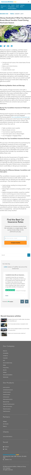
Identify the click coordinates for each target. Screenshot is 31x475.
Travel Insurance (6, 411)
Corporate (5, 358)
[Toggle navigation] (28, 2)
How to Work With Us (7, 436)
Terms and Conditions (7, 374)
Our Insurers (5, 423)
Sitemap (4, 372)
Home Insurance (6, 394)
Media (4, 365)
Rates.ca (5, 426)
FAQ (4, 360)
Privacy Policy (6, 367)
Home (12, 5)
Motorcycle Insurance (7, 399)
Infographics (11, 6)
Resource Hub (4, 13)
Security (4, 370)
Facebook (6, 446)
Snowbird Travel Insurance (8, 404)
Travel (17, 5)
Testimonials (5, 377)
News (17, 6)
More (21, 6)
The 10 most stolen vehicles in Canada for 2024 (18, 324)
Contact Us (5, 355)
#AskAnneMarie (12, 8)
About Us (5, 350)
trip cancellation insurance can (21, 117)
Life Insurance (6, 397)
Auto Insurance (6, 387)
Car (9, 5)
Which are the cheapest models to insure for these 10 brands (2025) (18, 329)
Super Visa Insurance (7, 406)
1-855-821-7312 (8, 459)
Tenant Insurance (6, 408)
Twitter (5, 449)
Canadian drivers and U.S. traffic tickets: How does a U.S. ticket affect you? (19, 320)
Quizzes (22, 5)
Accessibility (5, 353)
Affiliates (5, 421)
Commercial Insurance (8, 389)
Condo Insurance (6, 392)
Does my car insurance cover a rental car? (17, 333)
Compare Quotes (15, 242)
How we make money (7, 362)
